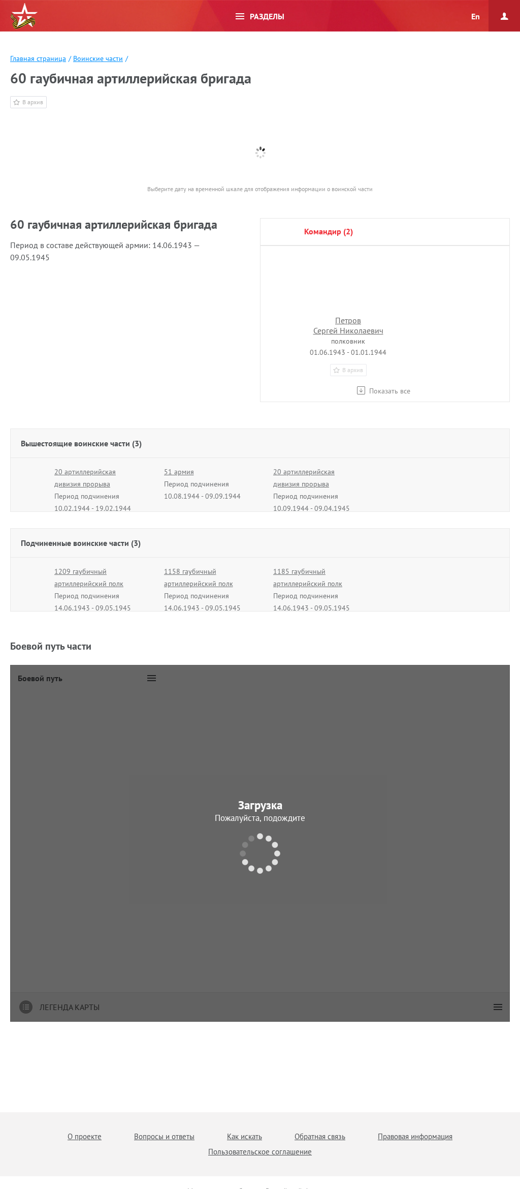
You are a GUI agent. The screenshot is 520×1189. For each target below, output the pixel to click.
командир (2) (328, 231)
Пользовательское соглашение (260, 1151)
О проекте (85, 1136)
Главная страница (38, 58)
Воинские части (98, 58)
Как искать (244, 1136)
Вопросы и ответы (164, 1136)
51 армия (179, 471)
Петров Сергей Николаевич (348, 325)
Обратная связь (320, 1136)
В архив (32, 102)
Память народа (24, 16)
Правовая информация (415, 1136)
